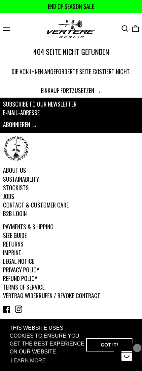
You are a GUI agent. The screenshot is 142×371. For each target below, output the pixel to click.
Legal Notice (18, 261)
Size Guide (15, 235)
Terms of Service (24, 287)
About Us (14, 170)
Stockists (16, 187)
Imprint (12, 252)
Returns (13, 244)
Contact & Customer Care (36, 205)
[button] (125, 28)
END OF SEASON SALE (71, 6)
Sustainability (21, 179)
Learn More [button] (28, 360)
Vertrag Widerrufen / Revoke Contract (51, 295)
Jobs (8, 196)
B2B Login (15, 213)
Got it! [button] (109, 345)
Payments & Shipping (28, 226)
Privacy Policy (21, 269)
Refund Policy (20, 278)
